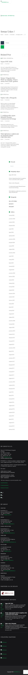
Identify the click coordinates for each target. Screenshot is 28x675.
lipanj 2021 (11, 307)
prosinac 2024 (12, 239)
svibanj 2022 (11, 283)
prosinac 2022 (12, 273)
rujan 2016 (11, 392)
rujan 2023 (11, 256)
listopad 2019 (12, 337)
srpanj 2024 (11, 245)
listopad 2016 (12, 388)
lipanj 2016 (11, 395)
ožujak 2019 (11, 344)
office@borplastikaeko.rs (9, 523)
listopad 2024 (12, 242)
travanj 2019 (11, 341)
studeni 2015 (12, 412)
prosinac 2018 (12, 347)
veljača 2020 (11, 327)
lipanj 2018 (11, 351)
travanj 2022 (11, 286)
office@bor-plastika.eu (8, 560)
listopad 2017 (12, 364)
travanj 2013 (11, 426)
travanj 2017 (11, 371)
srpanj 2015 (11, 415)
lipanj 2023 (11, 262)
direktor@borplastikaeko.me (10, 542)
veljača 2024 (11, 249)
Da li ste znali (13, 201)
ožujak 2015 (11, 422)
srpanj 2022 (11, 279)
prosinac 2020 (12, 320)
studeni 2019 (12, 334)
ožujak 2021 (11, 313)
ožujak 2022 (11, 290)
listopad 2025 (12, 225)
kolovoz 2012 (12, 429)
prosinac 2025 (12, 218)
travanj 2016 (11, 398)
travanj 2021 (11, 310)
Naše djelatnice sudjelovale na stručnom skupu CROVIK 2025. (10, 135)
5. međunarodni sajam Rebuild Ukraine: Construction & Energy (8, 117)
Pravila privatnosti (4, 485)
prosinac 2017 (12, 358)
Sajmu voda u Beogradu (9, 98)
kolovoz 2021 (12, 300)
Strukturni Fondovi (4, 487)
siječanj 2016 (12, 409)
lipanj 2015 (11, 419)
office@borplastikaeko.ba (9, 533)
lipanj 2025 (11, 232)
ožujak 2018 (11, 354)
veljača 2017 (11, 378)
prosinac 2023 (12, 252)
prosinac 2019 (12, 330)
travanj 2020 (11, 324)
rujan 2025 (11, 229)
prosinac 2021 (12, 293)
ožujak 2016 (11, 402)
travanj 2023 (11, 266)
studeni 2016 (12, 385)
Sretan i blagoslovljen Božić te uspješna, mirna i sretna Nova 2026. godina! (9, 79)
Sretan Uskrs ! (8, 31)
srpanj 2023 (11, 259)
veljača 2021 (11, 317)
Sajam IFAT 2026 (6, 61)
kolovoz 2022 (12, 276)
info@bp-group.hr (7, 457)
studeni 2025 (12, 222)
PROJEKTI (11, 206)
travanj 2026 (11, 215)
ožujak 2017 (11, 375)
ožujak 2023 (11, 269)
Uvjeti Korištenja (4, 482)
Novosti (6, 34)
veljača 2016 (11, 405)
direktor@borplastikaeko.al (9, 570)
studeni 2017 (12, 361)
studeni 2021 (12, 296)
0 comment (12, 34)
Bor (2, 34)
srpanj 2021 (11, 303)
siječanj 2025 (12, 235)
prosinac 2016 (12, 381)
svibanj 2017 (11, 368)
